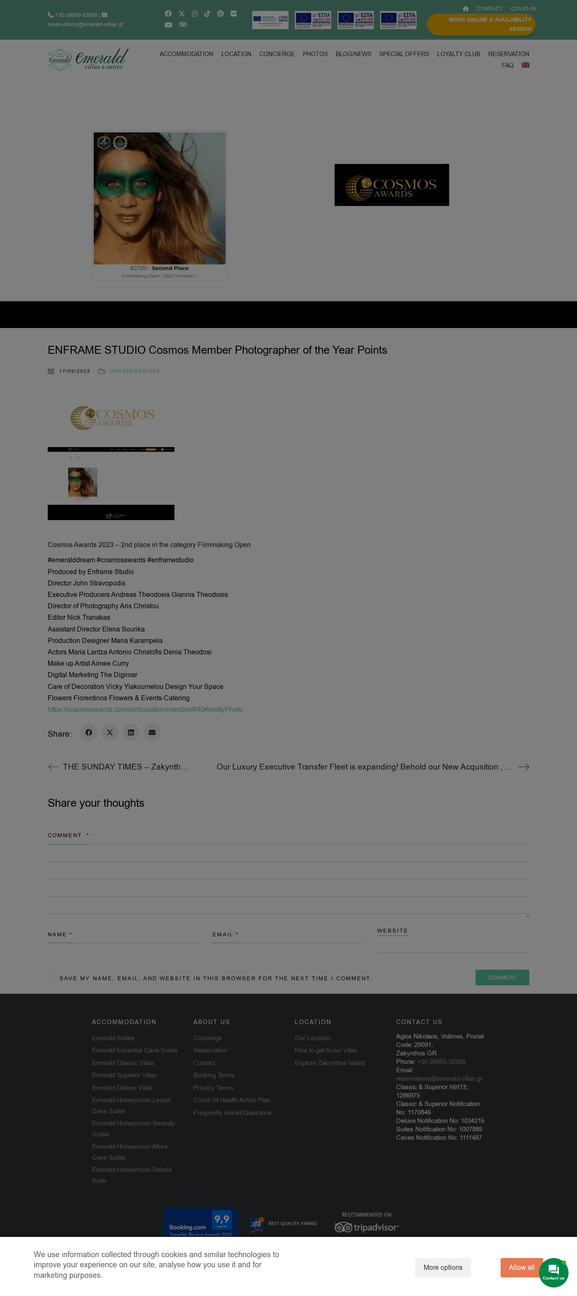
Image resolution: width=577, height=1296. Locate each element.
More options (443, 1267)
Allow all (522, 1267)
